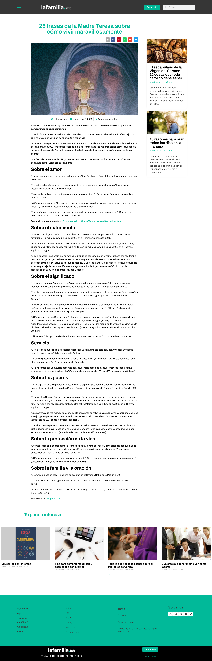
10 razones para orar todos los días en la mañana (167, 142)
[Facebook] (170, 614)
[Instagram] (175, 614)
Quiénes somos (126, 622)
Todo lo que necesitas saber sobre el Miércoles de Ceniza (130, 565)
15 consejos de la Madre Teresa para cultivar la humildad (91, 221)
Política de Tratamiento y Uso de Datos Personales (137, 630)
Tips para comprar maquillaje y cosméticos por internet (73, 565)
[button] (108, 39)
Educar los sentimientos (16, 563)
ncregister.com (53, 498)
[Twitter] (190, 614)
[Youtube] (185, 614)
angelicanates (151, 656)
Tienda (121, 609)
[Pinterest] (180, 614)
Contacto (122, 615)
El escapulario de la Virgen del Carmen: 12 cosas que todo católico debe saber (166, 72)
